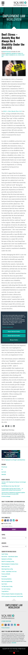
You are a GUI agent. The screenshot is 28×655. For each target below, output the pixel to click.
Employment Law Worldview (7, 559)
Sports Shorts (4, 584)
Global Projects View (6, 566)
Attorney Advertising (6, 621)
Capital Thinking (5, 554)
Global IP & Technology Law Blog (8, 561)
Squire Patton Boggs (20, 4)
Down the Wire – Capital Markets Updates (10, 556)
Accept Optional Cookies (14, 335)
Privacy (3, 627)
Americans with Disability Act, (17, 53)
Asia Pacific (4, 472)
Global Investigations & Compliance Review (10, 564)
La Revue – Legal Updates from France (9, 571)
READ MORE (14, 642)
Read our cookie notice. (7, 327)
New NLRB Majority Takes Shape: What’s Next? (11, 486)
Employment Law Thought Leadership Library (15, 460)
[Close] (25, 313)
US (2, 469)
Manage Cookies (14, 340)
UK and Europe (4, 467)
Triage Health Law (5, 591)
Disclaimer (7, 627)
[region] (14, 327)
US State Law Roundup (6, 496)
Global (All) (4, 474)
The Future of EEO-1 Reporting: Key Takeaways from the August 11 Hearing (14, 482)
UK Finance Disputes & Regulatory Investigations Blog (12, 594)
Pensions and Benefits (6, 574)
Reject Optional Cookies (14, 331)
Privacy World (4, 576)
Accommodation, (8, 53)
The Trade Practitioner (6, 589)
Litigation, (20, 55)
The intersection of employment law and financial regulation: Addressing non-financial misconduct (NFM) (13, 493)
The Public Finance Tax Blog (7, 586)
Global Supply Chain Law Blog (7, 569)
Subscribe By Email (7, 523)
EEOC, (16, 55)
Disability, (3, 55)
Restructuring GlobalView (7, 579)
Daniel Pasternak (7, 51)
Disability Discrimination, (10, 55)
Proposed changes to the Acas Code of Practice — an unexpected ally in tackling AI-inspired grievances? (12, 489)
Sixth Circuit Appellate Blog (7, 581)
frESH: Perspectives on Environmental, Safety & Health (12, 596)
